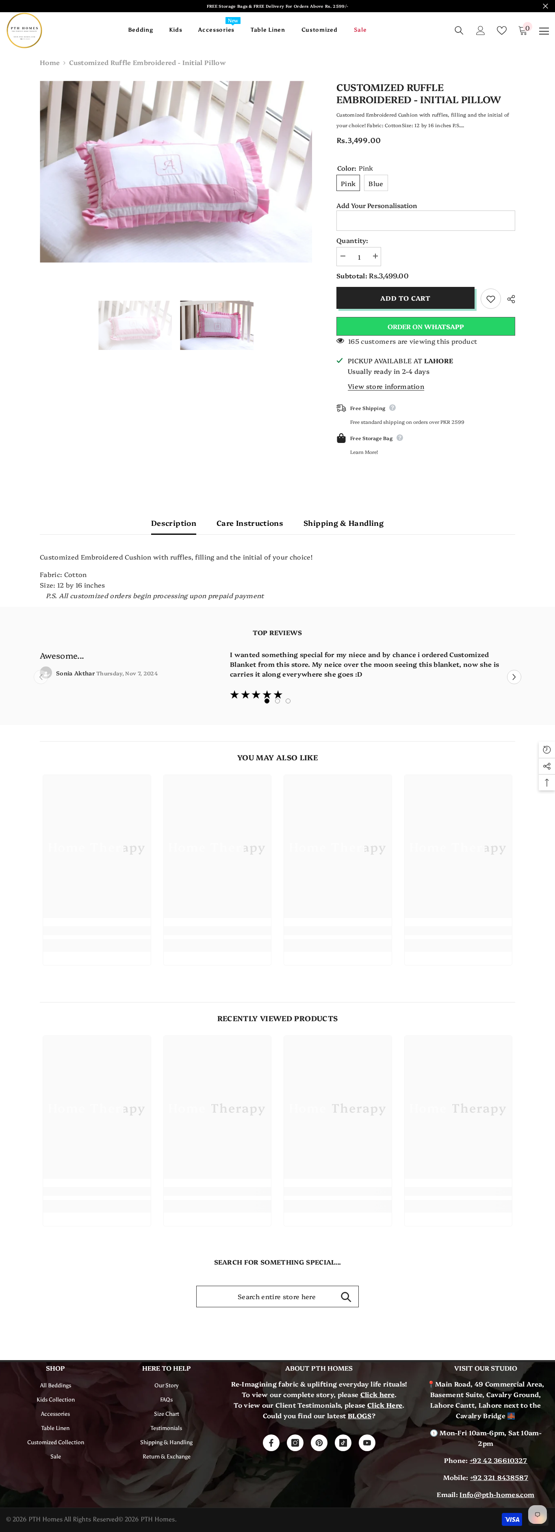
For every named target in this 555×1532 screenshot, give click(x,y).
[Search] (459, 30)
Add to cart (405, 297)
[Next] (514, 677)
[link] (97, 930)
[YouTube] (367, 1442)
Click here (377, 1394)
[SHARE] (508, 299)
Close (545, 6)
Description (173, 523)
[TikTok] (343, 1442)
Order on (426, 326)
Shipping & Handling (344, 523)
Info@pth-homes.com (497, 1494)
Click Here (384, 1404)
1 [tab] (266, 701)
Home (50, 62)
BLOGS (360, 1415)
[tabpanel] (277, 675)
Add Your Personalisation (376, 205)
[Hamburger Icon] (544, 31)
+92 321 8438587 (499, 1477)
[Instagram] (295, 1442)
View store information (386, 386)
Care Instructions (250, 523)
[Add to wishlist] (491, 299)
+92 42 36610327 (498, 1460)
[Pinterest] (319, 1442)
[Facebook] (271, 1442)
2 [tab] (277, 701)
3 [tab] (288, 701)
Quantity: (352, 240)
